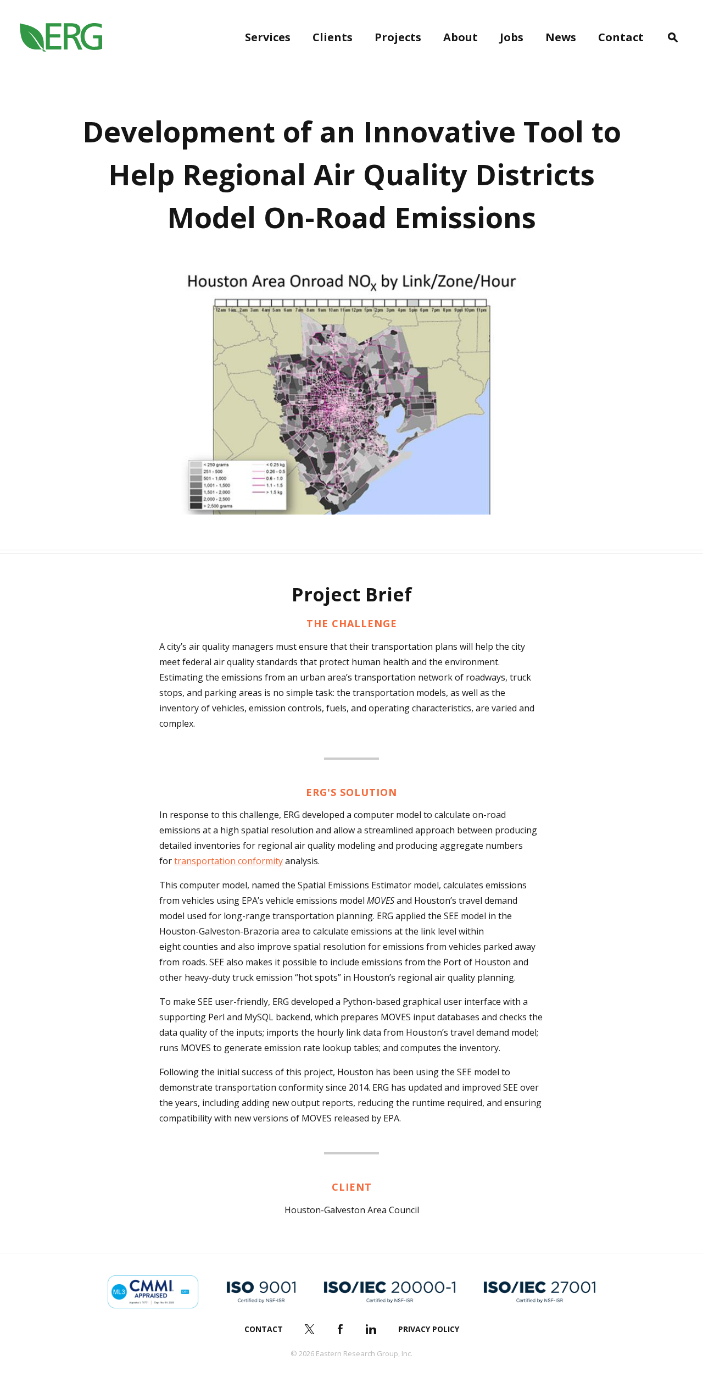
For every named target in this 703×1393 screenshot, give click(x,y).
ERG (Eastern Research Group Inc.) (61, 37)
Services (268, 37)
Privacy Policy (428, 1329)
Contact (621, 37)
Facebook (340, 1329)
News (560, 37)
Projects (398, 37)
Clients (333, 37)
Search (673, 37)
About (460, 37)
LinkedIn (371, 1329)
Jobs (511, 37)
